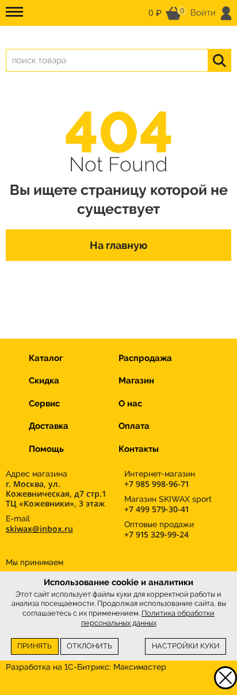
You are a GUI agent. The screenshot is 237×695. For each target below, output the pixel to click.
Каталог (46, 358)
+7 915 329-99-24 (156, 534)
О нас (130, 403)
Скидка (44, 380)
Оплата (134, 426)
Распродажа (145, 358)
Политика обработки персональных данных (148, 618)
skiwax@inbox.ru (39, 528)
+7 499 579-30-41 (156, 509)
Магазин (136, 380)
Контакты (138, 449)
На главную (118, 245)
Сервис (44, 403)
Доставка (48, 426)
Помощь (46, 449)
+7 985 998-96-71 (156, 483)
